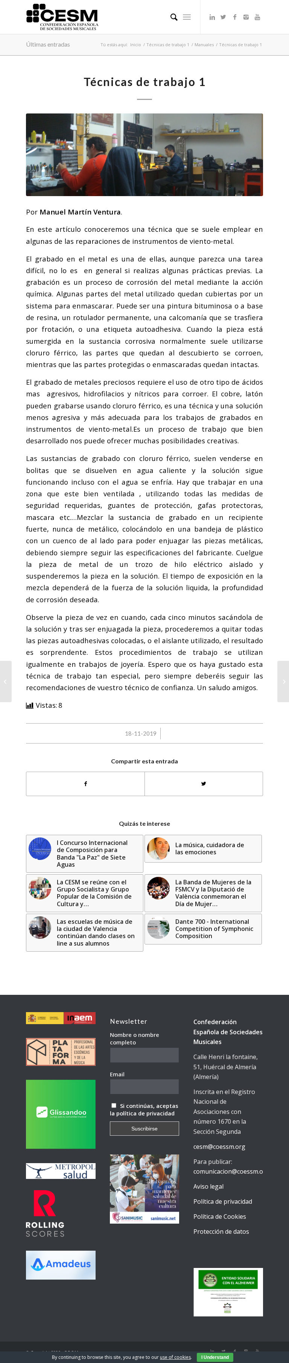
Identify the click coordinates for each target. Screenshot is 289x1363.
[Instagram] (246, 17)
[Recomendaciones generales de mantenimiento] (283, 681)
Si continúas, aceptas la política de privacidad (144, 1109)
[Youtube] (257, 17)
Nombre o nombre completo (134, 1038)
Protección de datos (221, 1231)
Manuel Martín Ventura (80, 211)
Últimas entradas (48, 44)
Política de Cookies (219, 1216)
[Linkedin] (212, 17)
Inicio (135, 44)
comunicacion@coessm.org (231, 1171)
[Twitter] (223, 17)
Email (117, 1074)
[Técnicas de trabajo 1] (144, 154)
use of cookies (175, 1357)
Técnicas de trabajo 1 (167, 44)
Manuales (204, 44)
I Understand (215, 1357)
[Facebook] (234, 17)
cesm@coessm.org (219, 1146)
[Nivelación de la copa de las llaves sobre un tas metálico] (6, 681)
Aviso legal (208, 1186)
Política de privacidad (222, 1201)
